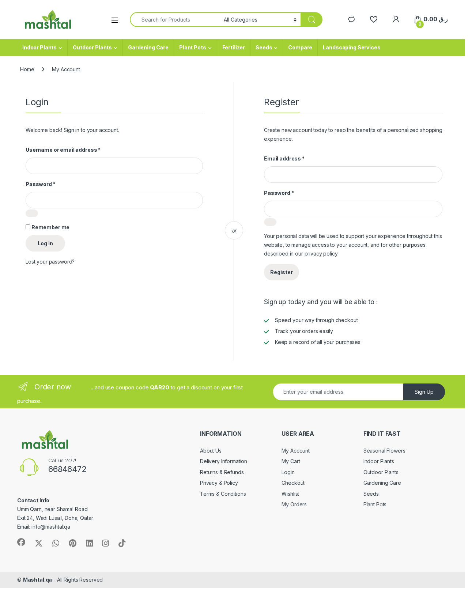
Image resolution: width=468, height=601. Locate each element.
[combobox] (175, 19)
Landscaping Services (351, 47)
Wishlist (290, 494)
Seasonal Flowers (384, 450)
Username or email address (63, 150)
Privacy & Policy (219, 483)
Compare (300, 47)
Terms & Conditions (223, 494)
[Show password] (32, 213)
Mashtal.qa (37, 580)
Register (281, 272)
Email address (284, 158)
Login (288, 472)
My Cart (291, 461)
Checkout (293, 483)
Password (41, 184)
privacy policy (321, 253)
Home (27, 69)
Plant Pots (192, 47)
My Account (296, 450)
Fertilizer (233, 47)
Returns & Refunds (222, 472)
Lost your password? (50, 261)
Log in (45, 243)
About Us (211, 450)
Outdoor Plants (92, 47)
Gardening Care (148, 47)
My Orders (294, 504)
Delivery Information (223, 461)
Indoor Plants (39, 47)
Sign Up (424, 392)
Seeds (264, 47)
